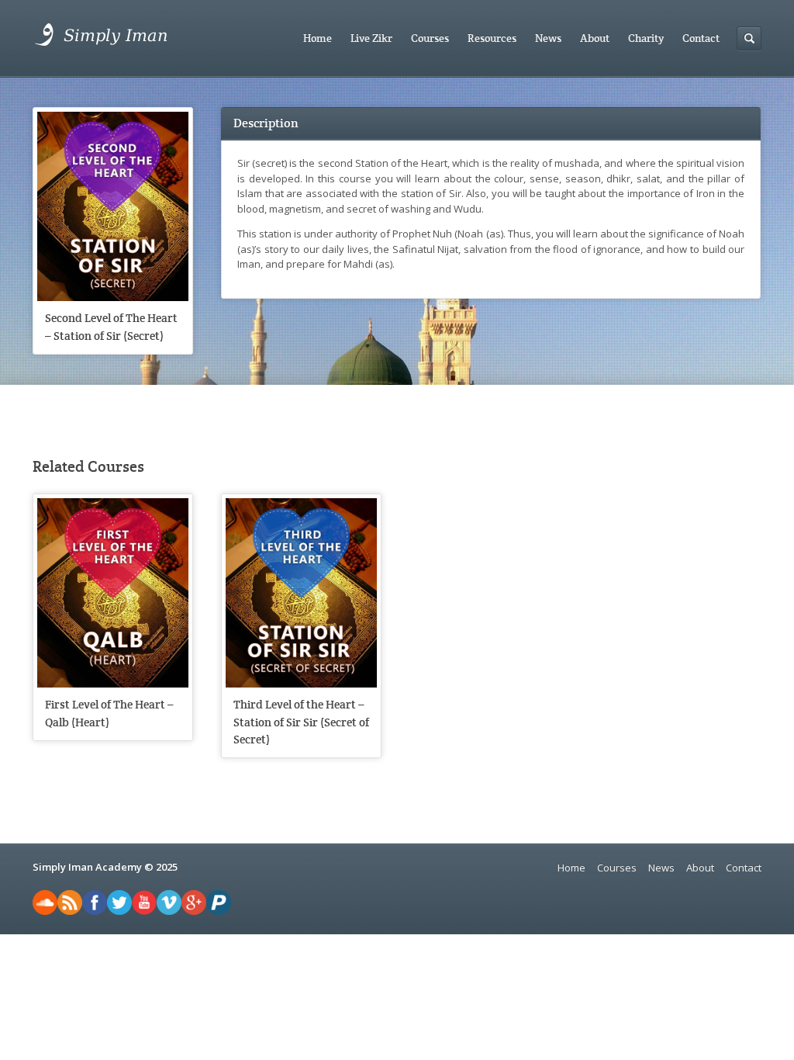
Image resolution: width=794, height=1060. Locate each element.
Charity (646, 38)
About (594, 38)
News (548, 38)
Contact (701, 38)
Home (317, 38)
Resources (492, 38)
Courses (430, 38)
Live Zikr (371, 38)
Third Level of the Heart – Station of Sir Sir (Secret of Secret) (301, 722)
